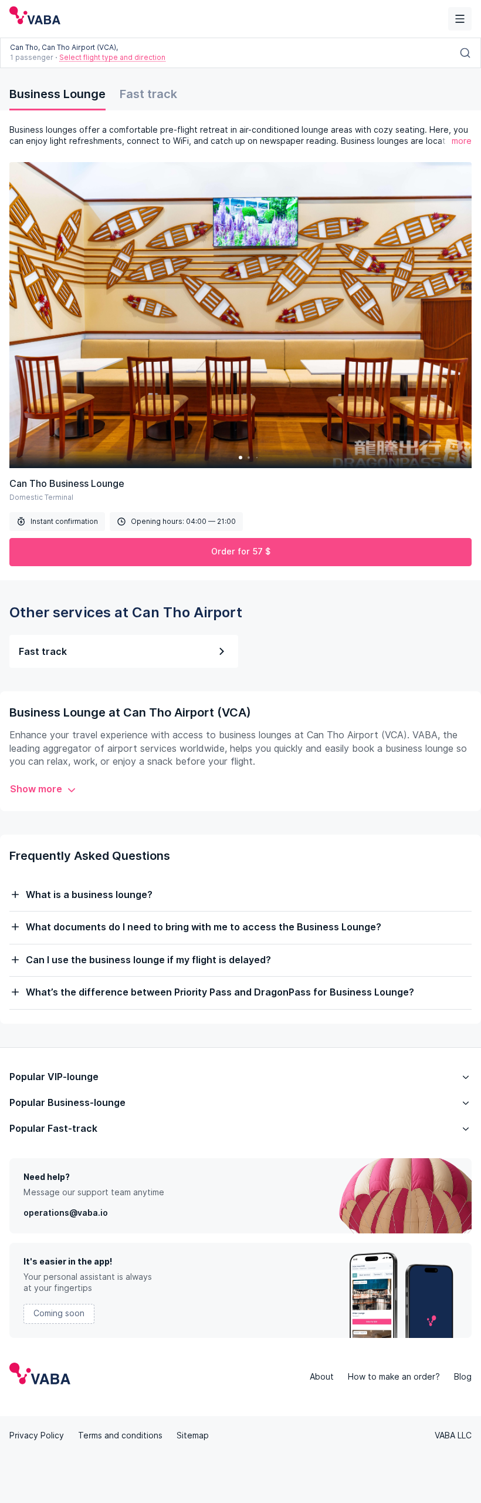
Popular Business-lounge (67, 1102)
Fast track (148, 94)
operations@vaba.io (65, 1213)
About (322, 1376)
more (462, 141)
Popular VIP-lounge (54, 1076)
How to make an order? (394, 1376)
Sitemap (193, 1435)
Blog (463, 1376)
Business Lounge (57, 94)
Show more (36, 789)
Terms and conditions (120, 1435)
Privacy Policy (36, 1435)
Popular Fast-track (53, 1128)
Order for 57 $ (240, 551)
